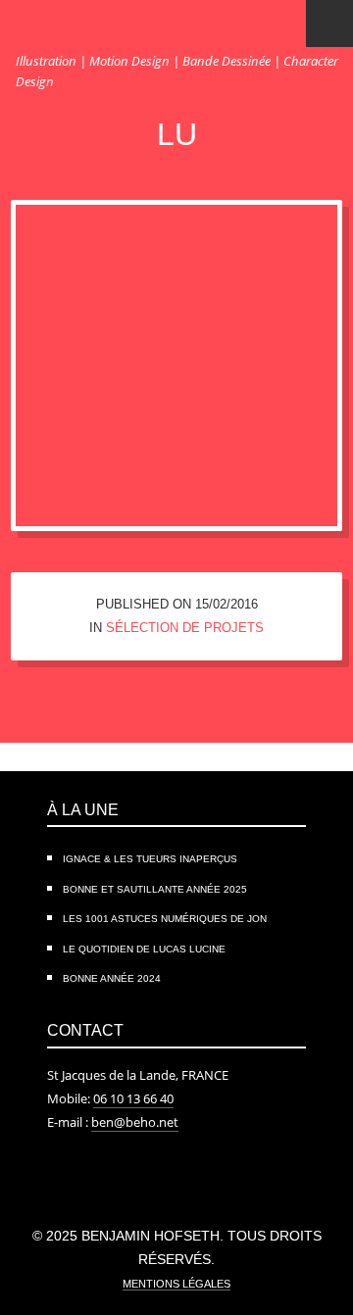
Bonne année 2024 (112, 978)
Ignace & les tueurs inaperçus (150, 858)
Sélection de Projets (185, 627)
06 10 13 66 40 (133, 1098)
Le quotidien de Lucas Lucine (144, 949)
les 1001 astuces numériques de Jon (165, 918)
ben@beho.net (134, 1122)
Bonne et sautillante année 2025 (155, 889)
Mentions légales (176, 1284)
